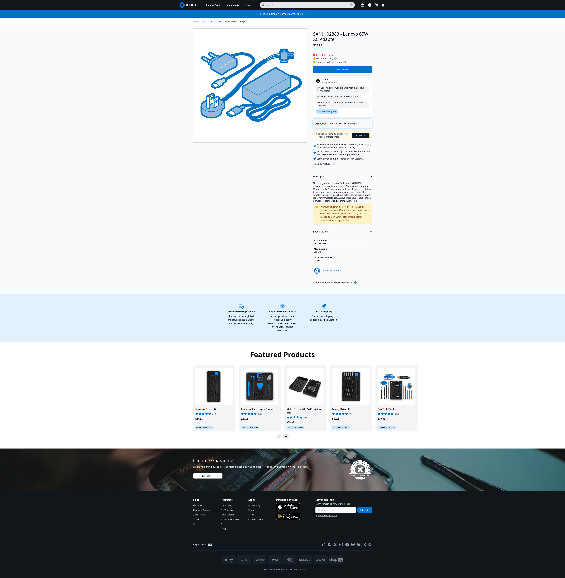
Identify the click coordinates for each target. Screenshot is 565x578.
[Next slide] (286, 436)
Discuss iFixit (199, 514)
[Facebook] (329, 544)
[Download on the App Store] (288, 506)
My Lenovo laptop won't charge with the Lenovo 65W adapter (340, 89)
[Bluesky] (358, 544)
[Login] (383, 5)
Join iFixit (360, 135)
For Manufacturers (230, 519)
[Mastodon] (353, 544)
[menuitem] (213, 5)
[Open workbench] (362, 5)
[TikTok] (323, 544)
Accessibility (254, 505)
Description (319, 176)
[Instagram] (341, 544)
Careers (197, 519)
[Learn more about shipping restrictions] (335, 58)
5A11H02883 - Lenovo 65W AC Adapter (228, 21)
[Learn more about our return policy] (334, 164)
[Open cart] (377, 5)
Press (223, 524)
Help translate (200, 544)
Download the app (287, 499)
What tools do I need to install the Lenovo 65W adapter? (340, 104)
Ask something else (326, 111)
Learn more (207, 475)
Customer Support (202, 510)
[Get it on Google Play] (288, 516)
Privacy (251, 510)
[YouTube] (347, 544)
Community (226, 505)
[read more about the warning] (355, 282)
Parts (203, 21)
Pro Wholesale (228, 510)
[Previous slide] (279, 436)
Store (195, 21)
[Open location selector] (370, 5)
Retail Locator (227, 514)
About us (197, 505)
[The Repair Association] (370, 544)
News (223, 528)
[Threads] (364, 544)
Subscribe (365, 510)
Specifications (321, 231)
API (194, 524)
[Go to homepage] (189, 5)
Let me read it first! (327, 515)
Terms (251, 514)
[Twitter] (335, 544)
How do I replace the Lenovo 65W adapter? (338, 96)
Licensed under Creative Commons (290, 569)
